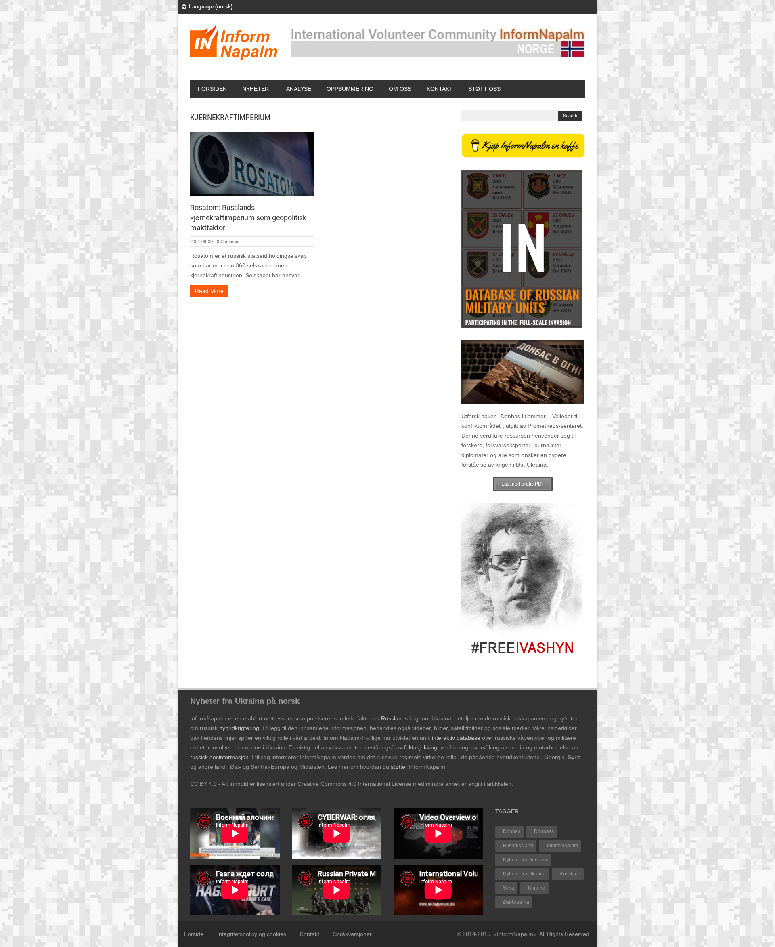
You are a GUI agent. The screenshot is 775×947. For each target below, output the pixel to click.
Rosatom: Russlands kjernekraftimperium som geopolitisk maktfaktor (248, 217)
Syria (508, 888)
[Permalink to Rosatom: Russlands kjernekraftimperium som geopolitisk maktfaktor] (252, 163)
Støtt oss (484, 89)
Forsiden (212, 89)
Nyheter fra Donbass (525, 860)
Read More (209, 291)
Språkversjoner (352, 934)
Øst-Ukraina (516, 902)
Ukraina (536, 888)
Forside (193, 934)
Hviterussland (518, 845)
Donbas (511, 831)
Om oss (400, 89)
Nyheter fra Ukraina (524, 874)
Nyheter (255, 89)
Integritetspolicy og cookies (251, 934)
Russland (569, 874)
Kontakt (440, 89)
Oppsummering (350, 89)
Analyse (298, 89)
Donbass (544, 831)
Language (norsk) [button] (210, 7)
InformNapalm (562, 845)
